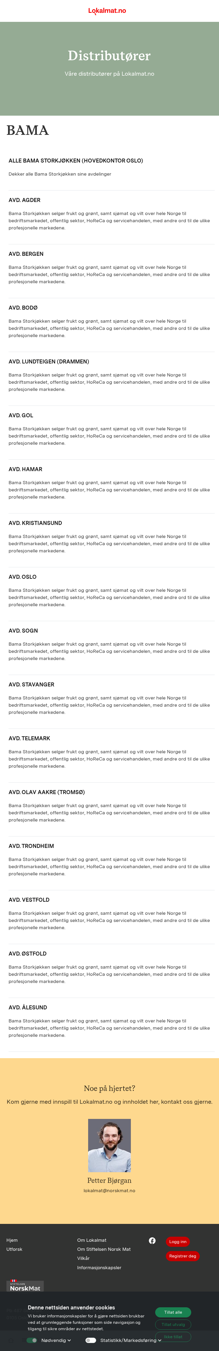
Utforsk (14, 1249)
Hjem (12, 1240)
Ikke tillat (173, 1336)
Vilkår (83, 1258)
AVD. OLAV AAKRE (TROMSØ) (47, 792)
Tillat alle (173, 1312)
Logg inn (177, 1241)
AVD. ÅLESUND (28, 1007)
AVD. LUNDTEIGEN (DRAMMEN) (49, 361)
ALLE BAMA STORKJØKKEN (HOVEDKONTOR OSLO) (76, 160)
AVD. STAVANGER (31, 684)
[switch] (90, 1340)
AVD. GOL (21, 415)
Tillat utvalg (173, 1324)
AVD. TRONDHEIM (31, 846)
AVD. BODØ (23, 308)
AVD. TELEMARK (29, 738)
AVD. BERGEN (26, 254)
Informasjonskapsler (99, 1267)
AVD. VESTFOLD (29, 900)
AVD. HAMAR (25, 469)
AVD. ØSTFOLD (27, 953)
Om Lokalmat (91, 1240)
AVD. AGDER (24, 200)
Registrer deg (182, 1256)
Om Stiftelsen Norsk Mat (104, 1249)
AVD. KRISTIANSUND (35, 523)
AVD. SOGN (23, 631)
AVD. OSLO (23, 577)
